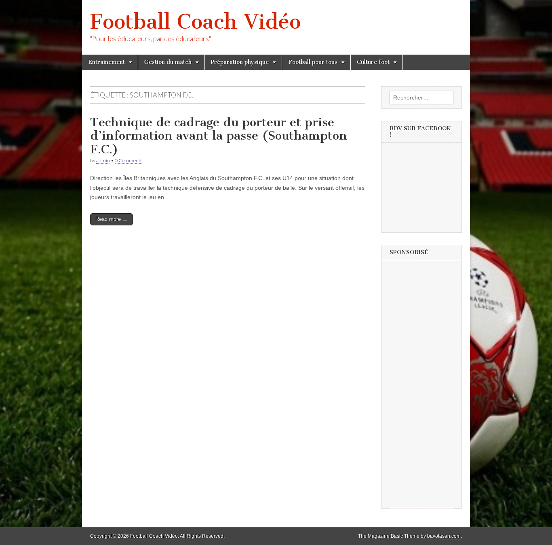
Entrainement (106, 62)
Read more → (111, 219)
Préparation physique (240, 62)
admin (103, 160)
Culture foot (373, 62)
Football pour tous (312, 62)
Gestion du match (168, 62)
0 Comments (128, 160)
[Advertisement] (421, 386)
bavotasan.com (444, 536)
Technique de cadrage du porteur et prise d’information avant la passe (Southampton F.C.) (218, 136)
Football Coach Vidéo (195, 21)
